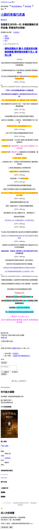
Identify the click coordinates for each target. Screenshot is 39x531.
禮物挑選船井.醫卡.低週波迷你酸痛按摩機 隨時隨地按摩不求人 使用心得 (21, 51)
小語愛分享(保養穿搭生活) (21, 356)
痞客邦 (14, 348)
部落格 (7, 38)
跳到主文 (4, 20)
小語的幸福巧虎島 (13, 14)
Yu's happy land (4, 474)
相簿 (6, 36)
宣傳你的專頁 (4, 477)
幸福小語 (4, 337)
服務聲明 (20, 505)
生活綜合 (16, 32)
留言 (18, 348)
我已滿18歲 (5, 527)
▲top (2, 359)
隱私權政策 (33, 503)
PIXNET (9, 503)
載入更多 (4, 362)
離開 (11, 527)
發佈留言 (4, 374)
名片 (6, 40)
